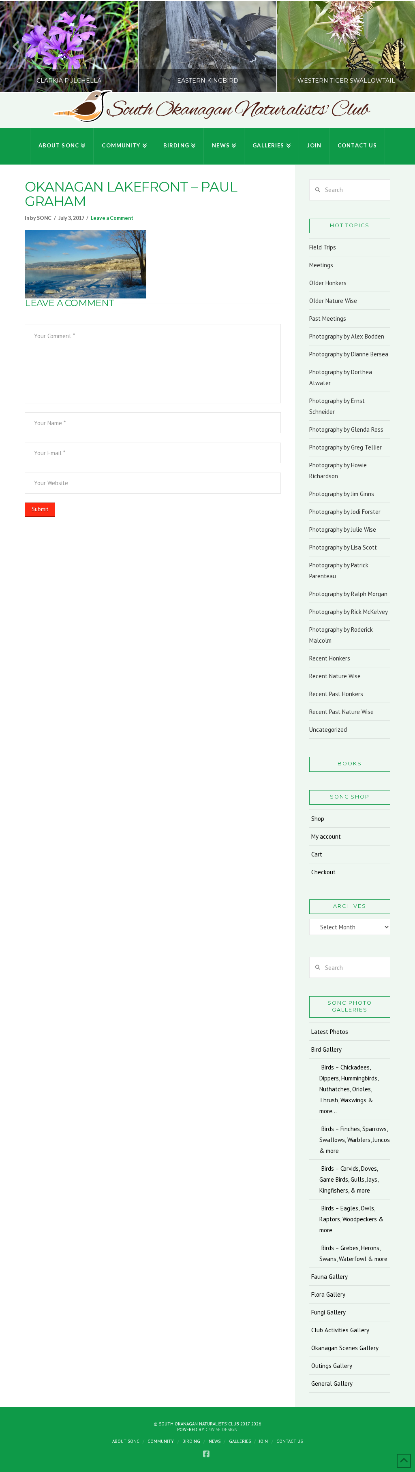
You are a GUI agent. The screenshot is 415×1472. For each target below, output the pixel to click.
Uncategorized (328, 729)
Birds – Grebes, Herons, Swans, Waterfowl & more (353, 1253)
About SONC (125, 1441)
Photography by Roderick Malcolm (341, 635)
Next (398, 46)
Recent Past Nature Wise (341, 712)
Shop (317, 818)
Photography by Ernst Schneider (337, 406)
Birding (191, 1441)
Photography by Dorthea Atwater (340, 377)
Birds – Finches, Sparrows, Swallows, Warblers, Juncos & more (354, 1140)
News (214, 1441)
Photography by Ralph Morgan (348, 594)
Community (161, 1441)
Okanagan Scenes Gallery (345, 1348)
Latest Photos (329, 1031)
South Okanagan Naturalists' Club (237, 110)
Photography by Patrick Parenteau (338, 570)
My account (326, 836)
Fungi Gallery (328, 1312)
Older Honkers (328, 283)
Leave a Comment (112, 218)
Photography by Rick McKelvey (348, 612)
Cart (316, 854)
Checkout (323, 872)
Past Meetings (327, 318)
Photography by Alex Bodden (346, 336)
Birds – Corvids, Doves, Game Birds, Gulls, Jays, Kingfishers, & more (348, 1179)
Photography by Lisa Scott (343, 547)
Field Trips (322, 247)
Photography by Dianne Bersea (348, 354)
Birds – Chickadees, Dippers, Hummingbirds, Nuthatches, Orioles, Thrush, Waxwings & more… (348, 1089)
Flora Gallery (328, 1294)
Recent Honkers (329, 658)
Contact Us (289, 1441)
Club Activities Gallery (340, 1330)
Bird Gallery (326, 1049)
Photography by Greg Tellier (345, 447)
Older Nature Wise (333, 301)
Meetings (321, 265)
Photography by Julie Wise (342, 529)
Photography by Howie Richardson (338, 470)
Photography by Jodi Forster (345, 512)
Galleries (240, 1441)
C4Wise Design (221, 1429)
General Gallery (332, 1383)
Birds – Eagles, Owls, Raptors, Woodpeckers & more (351, 1219)
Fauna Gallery (329, 1276)
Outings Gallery (331, 1366)
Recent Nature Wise (335, 676)
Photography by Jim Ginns (341, 494)
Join (263, 1441)
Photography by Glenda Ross (346, 429)
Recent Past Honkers (336, 694)
